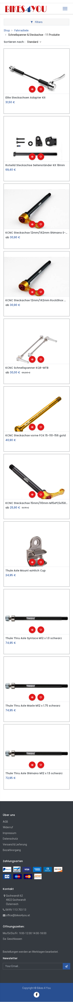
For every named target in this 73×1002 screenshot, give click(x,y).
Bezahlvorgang (12, 850)
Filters (38, 22)
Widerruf (8, 827)
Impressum (9, 833)
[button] (32, 89)
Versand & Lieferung (15, 844)
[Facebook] (36, 995)
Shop (7, 30)
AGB (5, 821)
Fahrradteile (21, 30)
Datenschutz (10, 838)
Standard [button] (33, 41)
